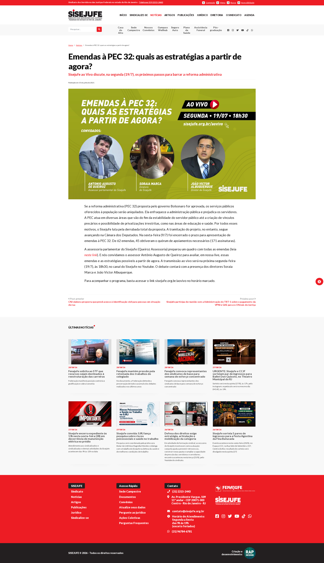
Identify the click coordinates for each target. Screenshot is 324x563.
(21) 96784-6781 (182, 531)
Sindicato (77, 491)
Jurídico (202, 15)
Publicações (186, 15)
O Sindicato (233, 15)
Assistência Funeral (200, 29)
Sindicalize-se (139, 15)
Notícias (156, 15)
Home (70, 45)
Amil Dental (195, 41)
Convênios (126, 502)
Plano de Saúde (186, 30)
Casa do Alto (120, 30)
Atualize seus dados (132, 507)
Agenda (249, 15)
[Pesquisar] (99, 29)
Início (123, 15)
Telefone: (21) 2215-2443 (151, 2)
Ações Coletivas (129, 517)
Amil (195, 37)
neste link (90, 255)
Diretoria (216, 15)
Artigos (169, 15)
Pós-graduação (216, 29)
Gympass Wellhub (163, 29)
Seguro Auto (175, 29)
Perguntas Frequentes (134, 523)
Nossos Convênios (148, 29)
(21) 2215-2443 (181, 491)
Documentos (127, 496)
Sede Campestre (133, 29)
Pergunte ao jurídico (132, 512)
